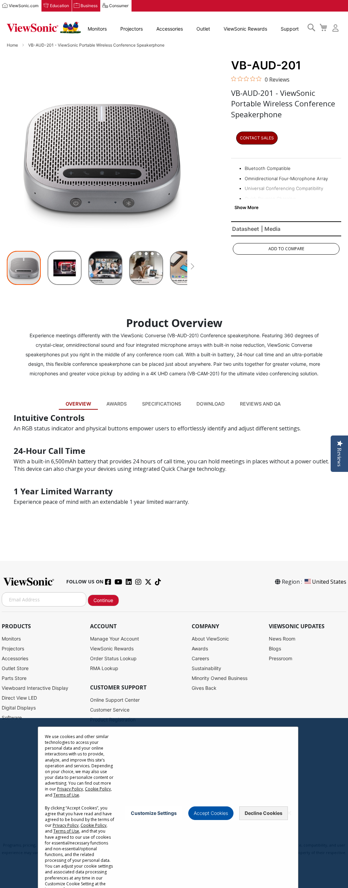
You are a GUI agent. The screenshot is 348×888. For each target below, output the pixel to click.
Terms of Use (66, 795)
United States (329, 581)
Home (13, 45)
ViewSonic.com (23, 5)
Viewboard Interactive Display (35, 688)
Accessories (169, 29)
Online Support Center (115, 700)
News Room (282, 639)
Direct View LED (19, 698)
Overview (78, 404)
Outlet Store (15, 668)
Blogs (275, 648)
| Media (270, 228)
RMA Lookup (104, 668)
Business (89, 5)
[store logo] (44, 28)
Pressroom (280, 658)
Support (290, 29)
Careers (200, 658)
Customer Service (109, 710)
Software (12, 717)
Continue (103, 600)
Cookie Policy (98, 789)
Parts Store (14, 678)
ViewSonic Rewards (245, 29)
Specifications (161, 404)
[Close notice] (289, 813)
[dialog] (174, 803)
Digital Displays (19, 708)
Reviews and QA (260, 404)
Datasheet (245, 228)
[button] (68, 268)
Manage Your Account (114, 639)
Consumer (118, 5)
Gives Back (204, 688)
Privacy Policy (70, 789)
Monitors (97, 29)
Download (210, 404)
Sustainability (206, 668)
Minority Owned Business (219, 678)
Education (59, 5)
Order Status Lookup (113, 658)
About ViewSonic (210, 639)
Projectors (131, 29)
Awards (116, 404)
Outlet (203, 29)
